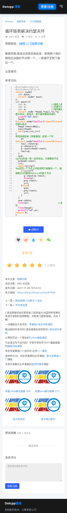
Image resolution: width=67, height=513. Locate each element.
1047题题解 (35, 21)
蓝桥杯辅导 (38, 364)
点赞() (34, 229)
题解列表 (21, 21)
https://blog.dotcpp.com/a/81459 (36, 292)
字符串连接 (21, 305)
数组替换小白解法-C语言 (28, 300)
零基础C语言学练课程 (41, 324)
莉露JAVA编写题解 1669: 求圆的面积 (19, 391)
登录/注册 (47, 6)
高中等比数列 (48, 419)
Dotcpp (12, 6)
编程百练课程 (15, 346)
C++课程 (42, 350)
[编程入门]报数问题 (31, 43)
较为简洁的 (19, 419)
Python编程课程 (38, 337)
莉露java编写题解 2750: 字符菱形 (48, 391)
